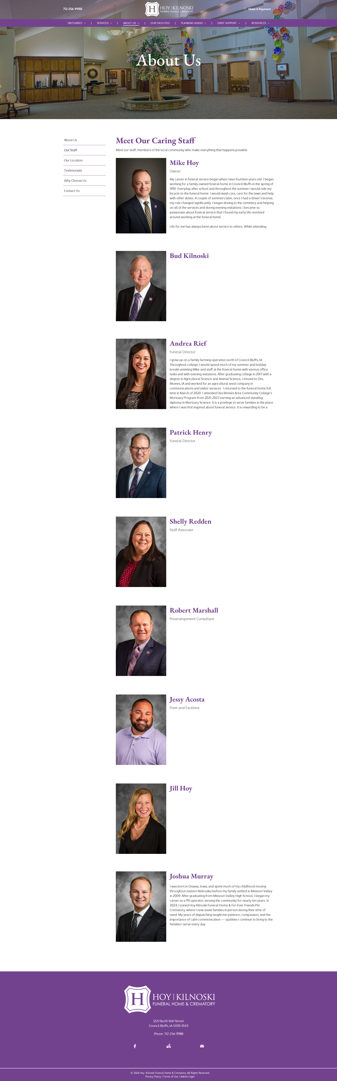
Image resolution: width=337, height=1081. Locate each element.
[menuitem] (77, 23)
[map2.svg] (168, 1048)
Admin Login (188, 1076)
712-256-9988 (173, 1034)
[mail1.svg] (202, 1048)
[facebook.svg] (134, 1048)
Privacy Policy (153, 1076)
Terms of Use (170, 1076)
